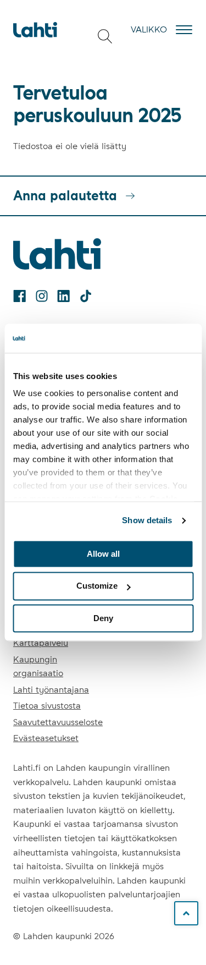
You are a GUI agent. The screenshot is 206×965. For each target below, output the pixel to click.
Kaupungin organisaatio (38, 666)
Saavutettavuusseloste (58, 722)
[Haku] (104, 36)
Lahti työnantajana (51, 689)
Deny (103, 618)
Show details (147, 520)
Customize (97, 586)
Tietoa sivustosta (47, 705)
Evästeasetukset (46, 738)
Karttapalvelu (40, 643)
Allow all (103, 553)
